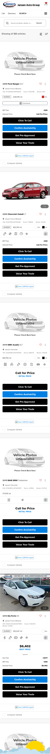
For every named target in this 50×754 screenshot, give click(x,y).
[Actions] (45, 84)
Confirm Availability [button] (25, 128)
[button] (3, 13)
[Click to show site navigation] (46, 13)
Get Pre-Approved (25, 135)
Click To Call (25, 120)
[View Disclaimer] (27, 234)
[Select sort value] (46, 33)
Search (39, 23)
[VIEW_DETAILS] (25, 60)
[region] (25, 662)
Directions (12, 13)
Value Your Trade (25, 143)
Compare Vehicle (14, 163)
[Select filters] (41, 34)
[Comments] (45, 234)
